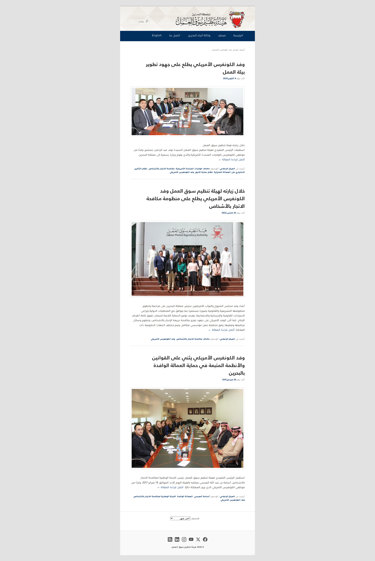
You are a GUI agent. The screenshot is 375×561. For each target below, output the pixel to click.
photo (207, 169)
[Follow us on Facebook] (205, 542)
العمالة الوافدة (185, 497)
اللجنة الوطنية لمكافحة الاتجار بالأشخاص (154, 497)
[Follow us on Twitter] (198, 542)
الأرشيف (195, 519)
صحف (222, 36)
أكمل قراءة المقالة (231, 159)
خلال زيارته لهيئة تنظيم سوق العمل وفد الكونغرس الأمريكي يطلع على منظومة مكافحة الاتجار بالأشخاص (195, 198)
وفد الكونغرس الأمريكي (182, 172)
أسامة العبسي (202, 497)
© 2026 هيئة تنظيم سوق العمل (187, 547)
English (157, 36)
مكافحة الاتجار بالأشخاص (161, 169)
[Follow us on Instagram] (184, 542)
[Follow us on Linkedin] (177, 542)
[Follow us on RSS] (170, 542)
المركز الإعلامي (227, 169)
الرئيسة (238, 36)
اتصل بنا (174, 36)
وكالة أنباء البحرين (199, 36)
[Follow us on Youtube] (191, 542)
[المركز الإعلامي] (188, 19)
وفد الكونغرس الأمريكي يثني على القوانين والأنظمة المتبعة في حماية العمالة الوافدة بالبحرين (198, 365)
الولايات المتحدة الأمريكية (189, 169)
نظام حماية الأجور (204, 172)
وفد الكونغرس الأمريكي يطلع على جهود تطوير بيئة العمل (195, 68)
